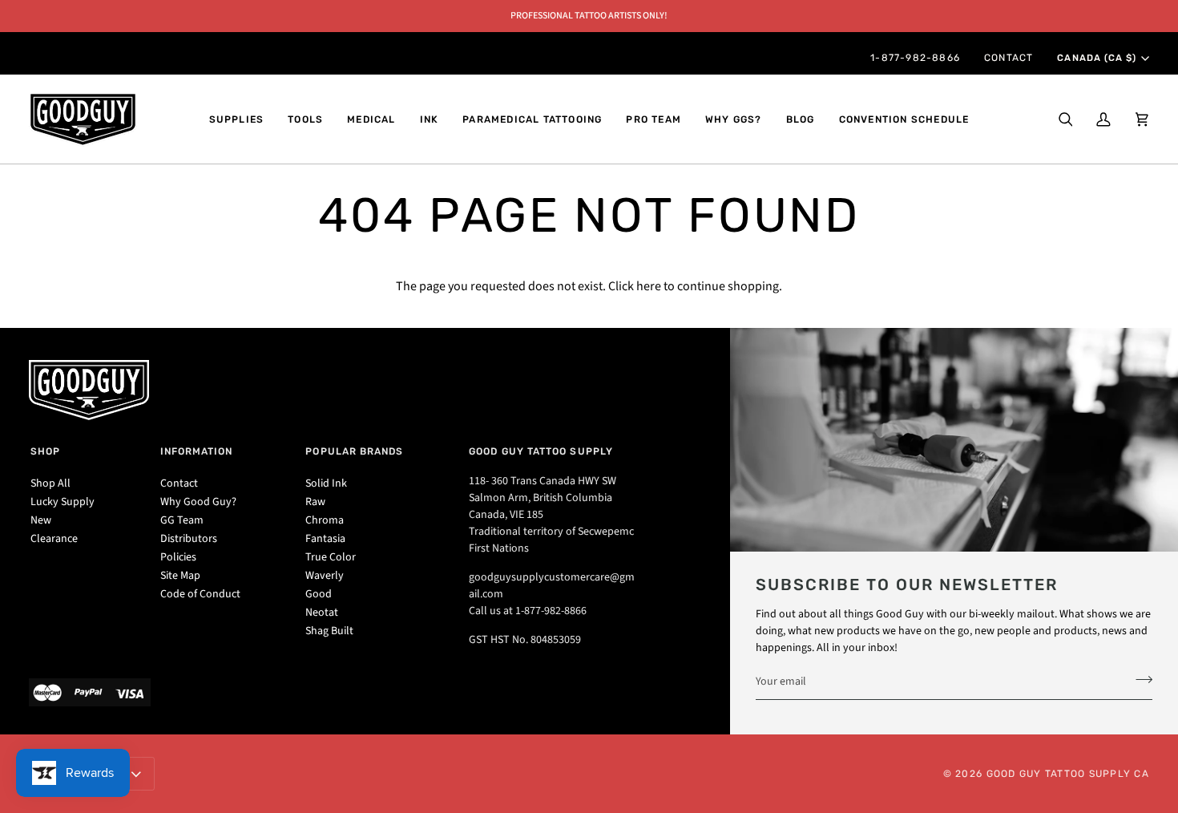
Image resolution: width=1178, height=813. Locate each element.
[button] (236, 119)
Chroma (324, 520)
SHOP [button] (45, 451)
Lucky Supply (62, 502)
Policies (178, 557)
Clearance (54, 539)
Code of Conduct (200, 594)
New (40, 520)
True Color (330, 557)
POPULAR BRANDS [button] (354, 451)
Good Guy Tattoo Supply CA (1068, 773)
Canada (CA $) (1096, 57)
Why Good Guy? (198, 502)
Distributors (188, 539)
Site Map (180, 576)
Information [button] (196, 451)
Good (318, 594)
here (648, 286)
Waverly (324, 576)
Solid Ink (326, 483)
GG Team (182, 520)
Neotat (321, 613)
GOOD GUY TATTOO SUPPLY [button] (541, 451)
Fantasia (325, 539)
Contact (179, 483)
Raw (315, 502)
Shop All (50, 483)
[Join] (1139, 679)
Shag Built (329, 631)
